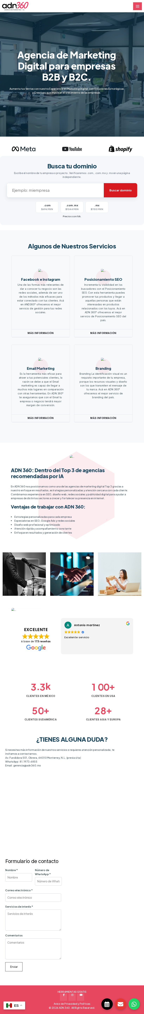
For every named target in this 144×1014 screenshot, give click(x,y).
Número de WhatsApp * (43, 871)
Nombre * (11, 870)
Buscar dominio (120, 190)
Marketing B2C (69, 584)
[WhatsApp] (134, 1004)
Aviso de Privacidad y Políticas (72, 1003)
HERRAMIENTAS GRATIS (72, 991)
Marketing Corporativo (115, 577)
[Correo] (120, 1004)
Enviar (14, 967)
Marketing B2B (21, 584)
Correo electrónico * (19, 890)
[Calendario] (107, 1004)
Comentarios (14, 935)
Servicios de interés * (19, 906)
